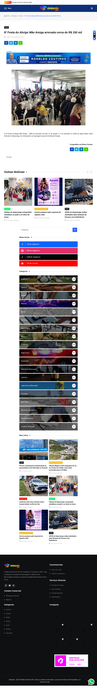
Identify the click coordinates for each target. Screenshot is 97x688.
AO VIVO (7, 2)
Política (70, 209)
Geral (20, 16)
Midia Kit (8, 599)
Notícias (14, 16)
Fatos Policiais (56, 589)
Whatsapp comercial (12, 596)
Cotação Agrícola (57, 593)
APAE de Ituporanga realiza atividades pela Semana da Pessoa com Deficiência (48, 214)
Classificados (56, 597)
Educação (9, 633)
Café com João (56, 569)
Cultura (8, 613)
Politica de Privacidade (69, 680)
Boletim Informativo (13, 209)
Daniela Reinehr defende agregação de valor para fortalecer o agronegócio (81, 214)
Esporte (52, 498)
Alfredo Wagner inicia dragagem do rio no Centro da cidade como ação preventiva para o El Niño (63, 468)
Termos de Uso (45, 682)
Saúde (8, 617)
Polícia (8, 621)
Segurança (23, 498)
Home (8, 16)
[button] (87, 172)
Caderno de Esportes (58, 573)
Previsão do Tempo (58, 585)
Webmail (12, 680)
